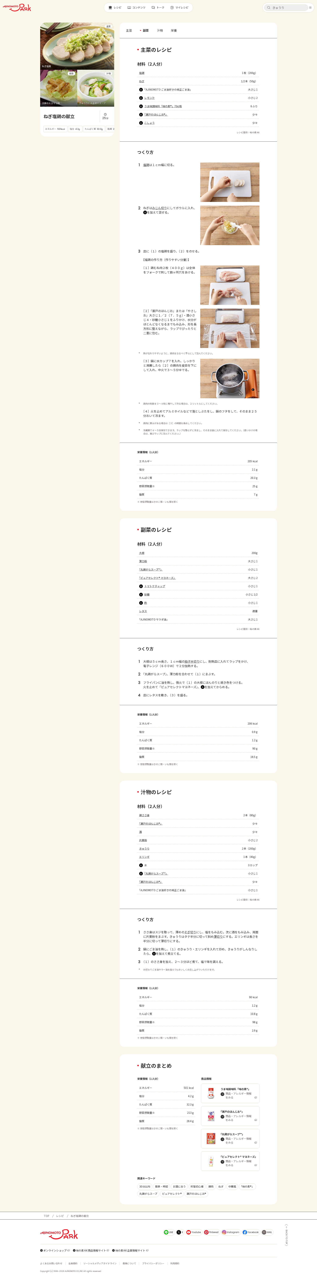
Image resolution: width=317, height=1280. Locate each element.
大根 (141, 553)
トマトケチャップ (154, 586)
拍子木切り (192, 661)
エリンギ (144, 857)
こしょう (149, 123)
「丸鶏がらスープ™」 (151, 569)
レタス (143, 611)
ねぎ (141, 81)
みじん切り (159, 208)
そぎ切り (190, 932)
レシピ (60, 1216)
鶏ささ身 (144, 815)
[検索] (268, 8)
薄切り (218, 936)
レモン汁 (149, 98)
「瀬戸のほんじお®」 (156, 114)
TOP (46, 1216)
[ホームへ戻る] (17, 7)
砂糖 (147, 594)
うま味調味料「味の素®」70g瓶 (163, 106)
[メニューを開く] (310, 7)
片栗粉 (143, 840)
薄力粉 (143, 561)
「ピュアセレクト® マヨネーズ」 (157, 578)
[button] (286, 7)
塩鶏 (141, 73)
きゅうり (144, 848)
